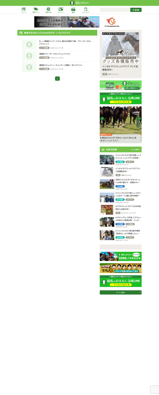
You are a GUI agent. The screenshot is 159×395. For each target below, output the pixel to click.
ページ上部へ (120, 292)
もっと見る (135, 149)
